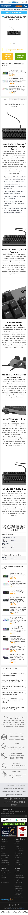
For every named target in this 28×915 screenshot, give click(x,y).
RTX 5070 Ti (18, 858)
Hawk (4, 16)
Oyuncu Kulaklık (5, 858)
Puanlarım (3, 877)
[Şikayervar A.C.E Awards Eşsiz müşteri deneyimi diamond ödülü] (8, 831)
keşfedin (22, 739)
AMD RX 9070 (18, 853)
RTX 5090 (17, 862)
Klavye (18, 104)
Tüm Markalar (18, 886)
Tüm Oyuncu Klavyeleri (20, 56)
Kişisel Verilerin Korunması (19, 882)
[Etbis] (22, 831)
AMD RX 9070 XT (19, 851)
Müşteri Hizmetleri (5, 873)
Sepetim (3, 880)
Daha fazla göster (5, 865)
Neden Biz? (22, 99)
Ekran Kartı (3, 853)
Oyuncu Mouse (4, 860)
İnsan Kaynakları (19, 875)
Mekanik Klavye (5, 855)
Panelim (3, 875)
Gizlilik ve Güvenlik (19, 877)
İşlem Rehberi (18, 888)
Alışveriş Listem (5, 882)
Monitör (3, 846)
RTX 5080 (17, 860)
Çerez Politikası (19, 890)
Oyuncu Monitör (5, 862)
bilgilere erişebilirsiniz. (16, 777)
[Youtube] (15, 905)
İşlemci (2, 851)
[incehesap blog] (7, 892)
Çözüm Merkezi (5, 870)
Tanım (5, 99)
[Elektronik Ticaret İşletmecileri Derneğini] (22, 802)
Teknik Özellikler (14, 99)
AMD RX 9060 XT (19, 848)
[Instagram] (12, 905)
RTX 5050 (17, 841)
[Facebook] (10, 905)
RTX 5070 (17, 855)
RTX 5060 (17, 844)
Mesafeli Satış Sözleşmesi (18, 893)
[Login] (2, 2)
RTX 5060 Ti (18, 846)
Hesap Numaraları (19, 880)
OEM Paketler (4, 841)
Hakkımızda (18, 873)
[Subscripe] (26, 816)
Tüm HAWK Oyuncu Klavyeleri (7, 56)
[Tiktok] (18, 905)
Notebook (3, 844)
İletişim (17, 870)
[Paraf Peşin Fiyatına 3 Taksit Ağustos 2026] (14, 6)
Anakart (3, 848)
